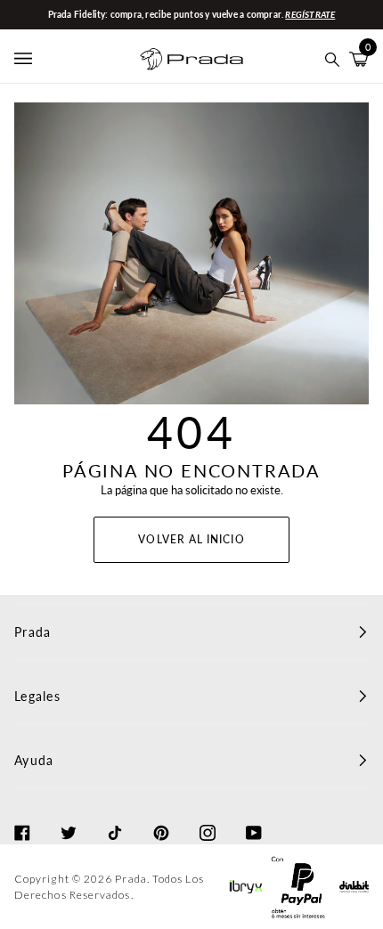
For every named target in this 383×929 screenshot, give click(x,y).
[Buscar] (332, 59)
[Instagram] (208, 817)
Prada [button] (32, 632)
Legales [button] (37, 696)
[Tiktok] (115, 817)
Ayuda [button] (33, 760)
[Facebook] (22, 817)
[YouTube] (254, 817)
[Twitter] (69, 817)
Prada (130, 878)
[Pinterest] (161, 817)
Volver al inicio (191, 539)
